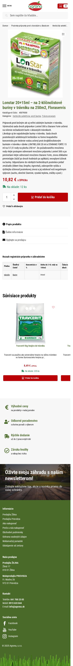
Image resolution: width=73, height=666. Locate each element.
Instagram (13, 636)
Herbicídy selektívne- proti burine (27, 116)
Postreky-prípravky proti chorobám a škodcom (30, 26)
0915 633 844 (15, 603)
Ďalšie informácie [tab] (14, 232)
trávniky (7, 275)
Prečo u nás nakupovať (13, 527)
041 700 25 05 (17, 599)
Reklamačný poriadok (13, 541)
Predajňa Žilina (10, 514)
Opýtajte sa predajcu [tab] (16, 239)
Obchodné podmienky (13, 532)
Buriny (15, 275)
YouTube (12, 629)
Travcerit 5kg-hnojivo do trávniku (30, 346)
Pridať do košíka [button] (32, 378)
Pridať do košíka (45, 197)
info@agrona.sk (17, 606)
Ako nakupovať (9, 523)
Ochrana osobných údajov (15, 536)
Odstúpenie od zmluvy (13, 545)
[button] (63, 6)
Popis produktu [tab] (13, 224)
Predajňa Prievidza (11, 519)
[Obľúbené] (53, 307)
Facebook (12, 623)
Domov (5, 26)
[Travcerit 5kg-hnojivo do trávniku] (30, 323)
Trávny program (49, 116)
